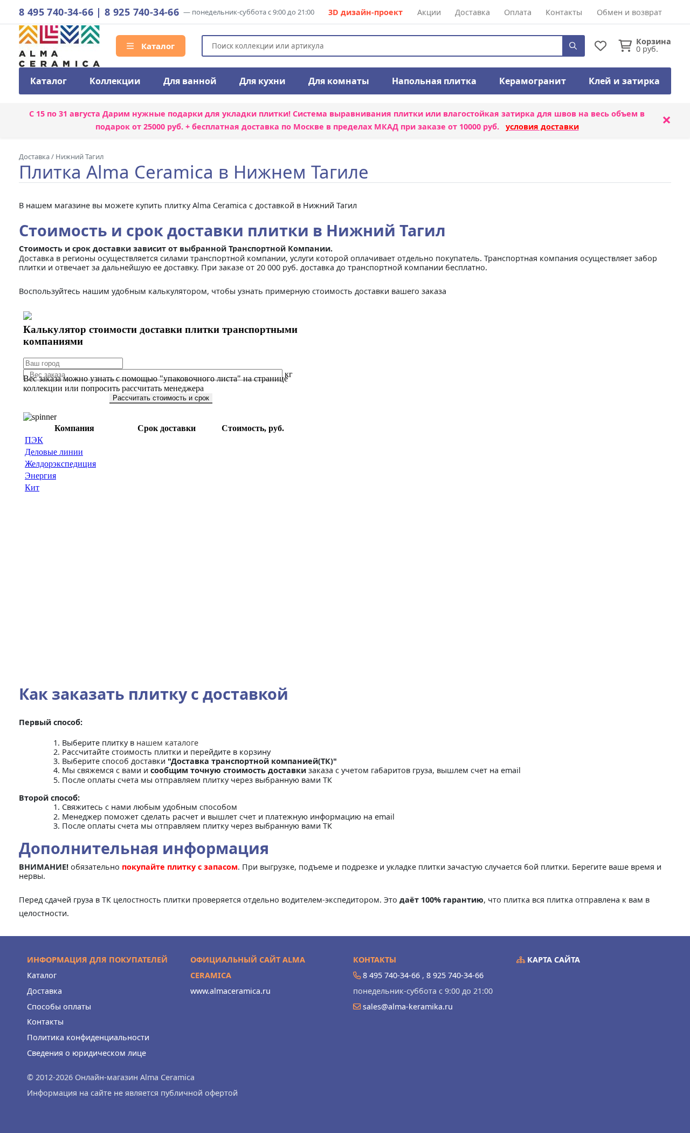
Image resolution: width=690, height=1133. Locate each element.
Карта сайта (552, 959)
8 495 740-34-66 (56, 11)
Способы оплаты (59, 1006)
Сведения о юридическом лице (86, 1053)
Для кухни (262, 81)
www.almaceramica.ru (230, 991)
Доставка (472, 12)
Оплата (518, 12)
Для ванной (190, 81)
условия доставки (542, 126)
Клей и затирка (624, 81)
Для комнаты (338, 81)
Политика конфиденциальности (88, 1037)
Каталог (157, 45)
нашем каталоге (167, 743)
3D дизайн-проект (365, 12)
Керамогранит (532, 81)
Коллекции (115, 81)
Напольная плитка (434, 81)
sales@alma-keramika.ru (408, 1006)
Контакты (564, 12)
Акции (429, 12)
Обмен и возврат (629, 12)
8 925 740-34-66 (142, 11)
